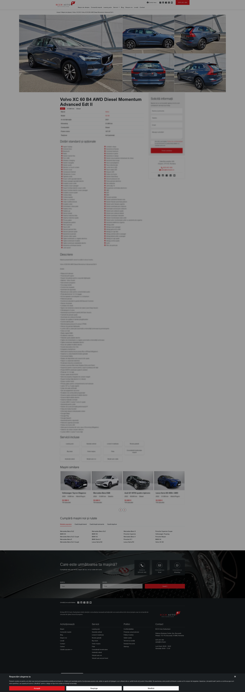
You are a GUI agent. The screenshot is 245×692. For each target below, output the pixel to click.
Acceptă (37, 688)
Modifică (151, 688)
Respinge (94, 688)
